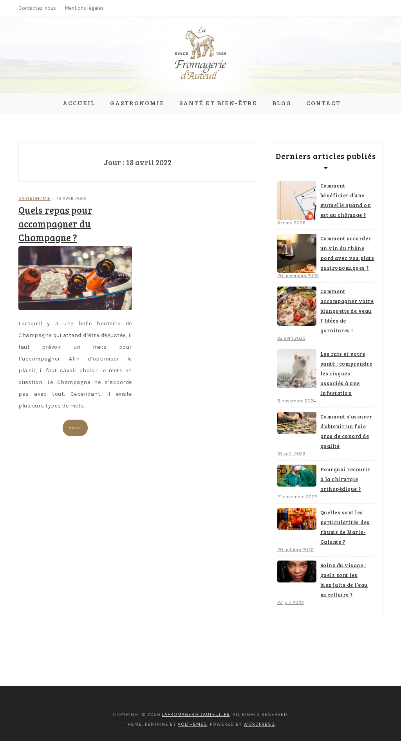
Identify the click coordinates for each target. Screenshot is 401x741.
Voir (75, 427)
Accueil (79, 103)
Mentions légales (84, 8)
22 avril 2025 (291, 338)
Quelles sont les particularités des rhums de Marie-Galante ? (345, 527)
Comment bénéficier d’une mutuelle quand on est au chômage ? (345, 200)
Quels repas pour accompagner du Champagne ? (55, 224)
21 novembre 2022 (297, 496)
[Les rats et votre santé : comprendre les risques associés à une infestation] (296, 368)
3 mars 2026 (291, 222)
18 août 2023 (291, 453)
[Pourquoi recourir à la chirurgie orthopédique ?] (296, 476)
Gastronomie (137, 103)
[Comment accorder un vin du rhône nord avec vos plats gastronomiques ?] (296, 253)
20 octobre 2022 (295, 549)
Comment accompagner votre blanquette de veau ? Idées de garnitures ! (347, 311)
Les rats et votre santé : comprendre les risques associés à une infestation (346, 373)
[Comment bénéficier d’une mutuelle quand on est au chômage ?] (296, 200)
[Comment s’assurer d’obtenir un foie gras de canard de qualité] (296, 423)
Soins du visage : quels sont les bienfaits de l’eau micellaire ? (344, 580)
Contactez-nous (37, 8)
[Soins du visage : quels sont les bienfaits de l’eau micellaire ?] (296, 571)
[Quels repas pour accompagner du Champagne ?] (75, 277)
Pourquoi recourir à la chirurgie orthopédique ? (345, 479)
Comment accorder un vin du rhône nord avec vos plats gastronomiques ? (347, 253)
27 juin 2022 (290, 602)
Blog (281, 103)
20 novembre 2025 (298, 275)
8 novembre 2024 (296, 401)
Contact (323, 103)
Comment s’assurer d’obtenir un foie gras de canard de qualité (346, 431)
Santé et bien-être (218, 103)
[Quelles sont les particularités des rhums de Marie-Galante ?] (296, 519)
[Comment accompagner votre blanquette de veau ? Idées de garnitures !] (296, 306)
